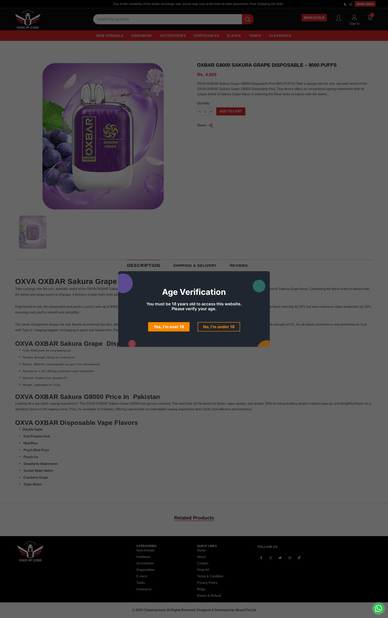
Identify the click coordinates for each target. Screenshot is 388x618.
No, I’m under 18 (219, 326)
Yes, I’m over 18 (169, 326)
